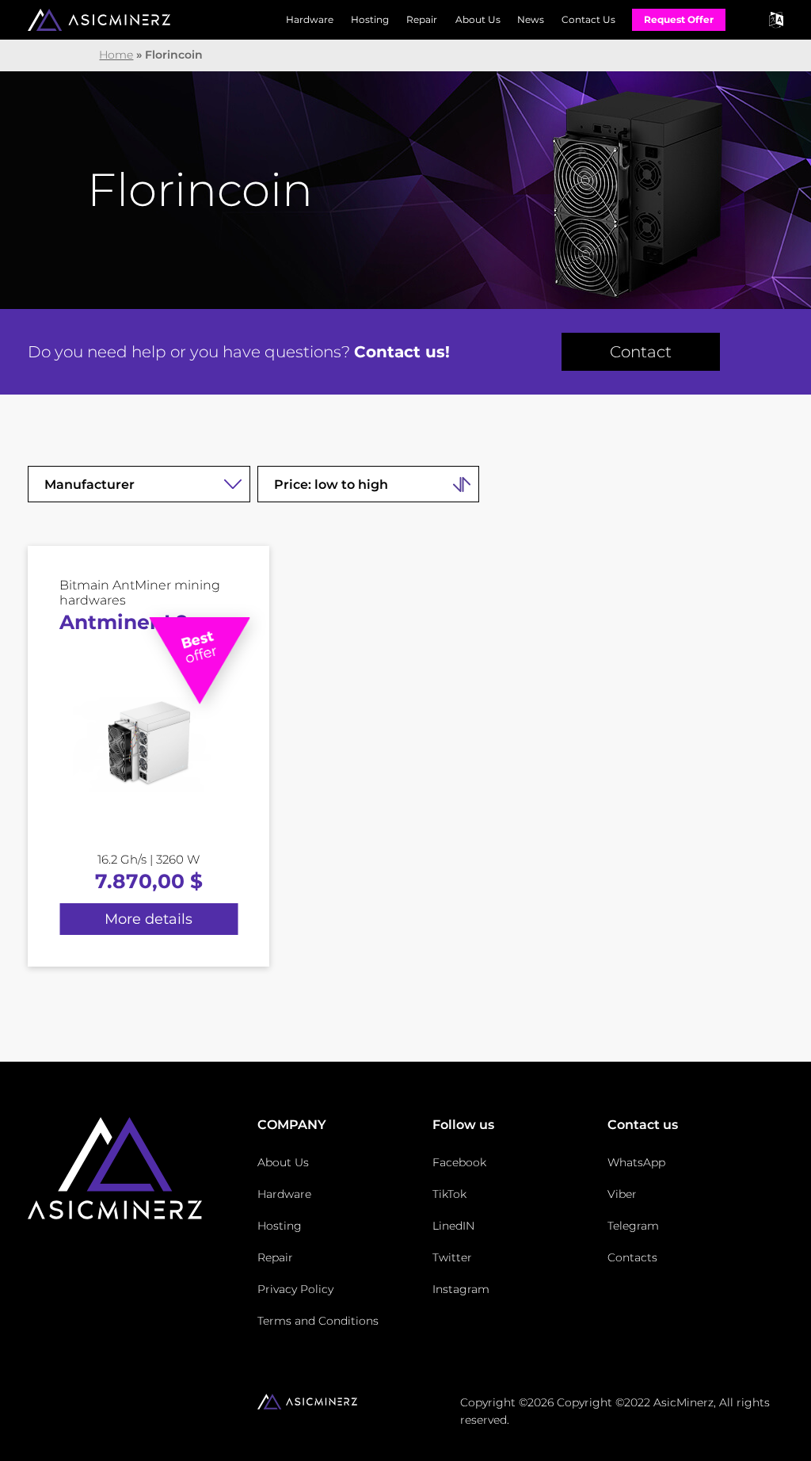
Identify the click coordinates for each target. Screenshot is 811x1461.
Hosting (370, 19)
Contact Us (588, 19)
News (530, 19)
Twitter (452, 1257)
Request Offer (679, 19)
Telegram (633, 1226)
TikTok (449, 1194)
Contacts (632, 1257)
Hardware (309, 19)
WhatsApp (636, 1162)
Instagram (460, 1289)
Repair (421, 19)
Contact (641, 351)
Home (116, 55)
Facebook (459, 1162)
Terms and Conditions (318, 1321)
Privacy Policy (295, 1289)
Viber (622, 1194)
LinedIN (453, 1226)
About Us (478, 19)
